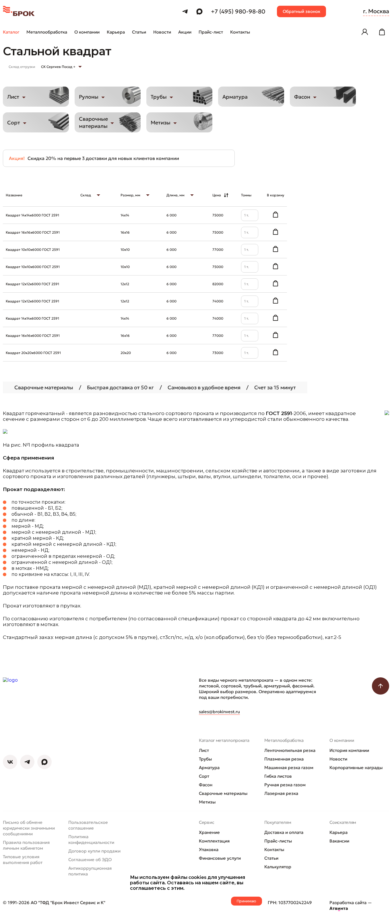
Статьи (271, 858)
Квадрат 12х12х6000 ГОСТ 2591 (32, 284)
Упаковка (208, 849)
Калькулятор (277, 866)
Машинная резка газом (288, 767)
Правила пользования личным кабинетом (26, 845)
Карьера (338, 832)
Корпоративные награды (356, 767)
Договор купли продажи (94, 851)
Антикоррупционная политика (90, 871)
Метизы (207, 802)
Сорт (204, 776)
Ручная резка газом (285, 784)
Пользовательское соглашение (88, 825)
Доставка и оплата (283, 832)
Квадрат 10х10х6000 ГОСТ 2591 (33, 249)
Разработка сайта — (350, 905)
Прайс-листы (278, 841)
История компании (349, 750)
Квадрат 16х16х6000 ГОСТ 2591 (33, 232)
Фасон (205, 784)
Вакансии (339, 841)
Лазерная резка (281, 793)
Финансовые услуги (220, 858)
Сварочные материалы (223, 793)
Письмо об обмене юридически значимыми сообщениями (29, 828)
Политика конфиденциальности (91, 839)
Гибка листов (278, 776)
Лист (204, 750)
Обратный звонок (301, 11)
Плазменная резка (284, 759)
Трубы (205, 759)
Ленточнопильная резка (289, 750)
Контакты (274, 849)
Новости (338, 759)
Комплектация (214, 841)
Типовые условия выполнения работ (22, 859)
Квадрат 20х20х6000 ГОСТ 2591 (33, 353)
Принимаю (246, 901)
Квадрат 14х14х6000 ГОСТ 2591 (32, 215)
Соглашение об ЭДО (90, 859)
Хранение (209, 832)
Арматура (209, 767)
